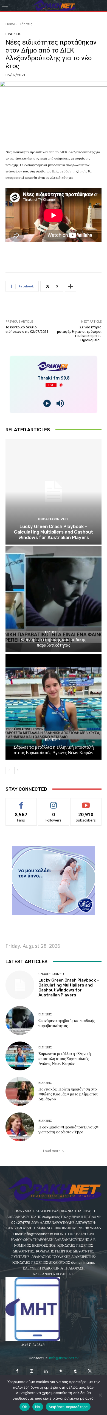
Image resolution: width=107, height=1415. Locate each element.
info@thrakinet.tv (63, 1358)
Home (10, 24)
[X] (90, 1371)
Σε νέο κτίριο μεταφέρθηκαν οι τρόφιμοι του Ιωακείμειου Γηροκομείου (79, 333)
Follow (53, 802)
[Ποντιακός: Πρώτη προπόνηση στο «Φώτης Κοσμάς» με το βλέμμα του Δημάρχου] (19, 1091)
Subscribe (85, 802)
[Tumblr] (75, 1371)
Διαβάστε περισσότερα (68, 1407)
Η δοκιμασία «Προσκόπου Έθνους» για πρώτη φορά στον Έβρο (68, 1129)
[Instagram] (31, 1371)
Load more (51, 1151)
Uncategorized (53, 519)
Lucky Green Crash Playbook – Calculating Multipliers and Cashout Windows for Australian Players (53, 532)
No (37, 1407)
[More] (70, 286)
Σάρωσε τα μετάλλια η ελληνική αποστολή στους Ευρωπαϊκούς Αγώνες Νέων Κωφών (53, 749)
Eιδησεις (25, 24)
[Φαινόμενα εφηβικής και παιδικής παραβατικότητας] (53, 599)
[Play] (47, 403)
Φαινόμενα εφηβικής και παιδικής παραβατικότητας (53, 642)
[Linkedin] (46, 1371)
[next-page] (17, 770)
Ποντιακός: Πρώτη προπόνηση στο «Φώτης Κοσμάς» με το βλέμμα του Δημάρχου (68, 1094)
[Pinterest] (60, 1371)
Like (21, 802)
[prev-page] (8, 770)
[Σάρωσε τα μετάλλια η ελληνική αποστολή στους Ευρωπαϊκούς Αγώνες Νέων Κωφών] (53, 707)
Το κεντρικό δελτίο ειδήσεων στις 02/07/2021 (26, 329)
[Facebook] (17, 1371)
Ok (24, 1407)
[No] (100, 1395)
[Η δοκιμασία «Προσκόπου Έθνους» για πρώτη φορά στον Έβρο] (19, 1126)
